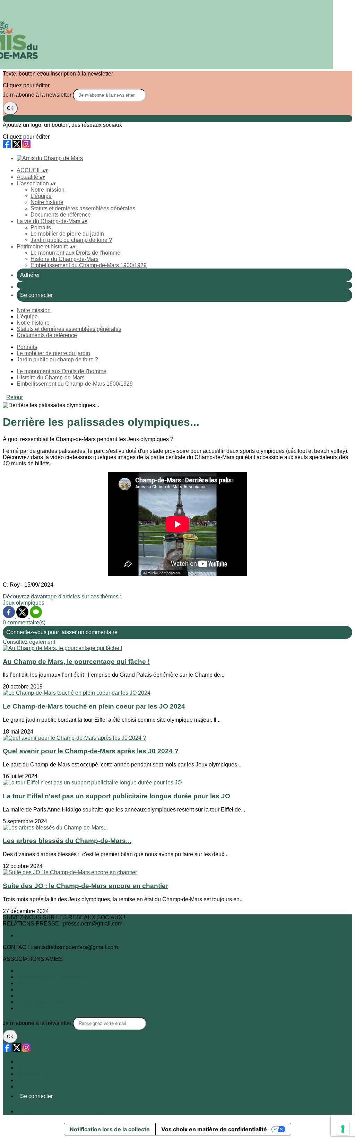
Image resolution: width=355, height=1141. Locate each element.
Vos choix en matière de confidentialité (214, 1129)
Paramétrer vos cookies (46, 1086)
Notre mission (47, 190)
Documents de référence (61, 215)
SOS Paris (30, 1008)
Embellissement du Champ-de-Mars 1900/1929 (89, 265)
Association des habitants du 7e (56, 977)
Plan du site (31, 1061)
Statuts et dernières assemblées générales (83, 208)
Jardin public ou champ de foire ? (71, 240)
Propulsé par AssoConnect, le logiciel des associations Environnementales (109, 1111)
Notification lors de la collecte (110, 1129)
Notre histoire (47, 202)
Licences (28, 1068)
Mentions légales (38, 1074)
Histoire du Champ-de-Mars (64, 259)
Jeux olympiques (23, 603)
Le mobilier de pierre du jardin (67, 234)
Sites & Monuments (40, 1002)
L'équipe (41, 196)
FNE (22, 983)
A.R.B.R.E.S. (33, 971)
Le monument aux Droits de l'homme (75, 253)
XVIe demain (33, 996)
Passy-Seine (32, 989)
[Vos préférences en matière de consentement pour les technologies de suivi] (342, 1128)
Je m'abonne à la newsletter (38, 95)
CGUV (25, 1080)
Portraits (41, 227)
